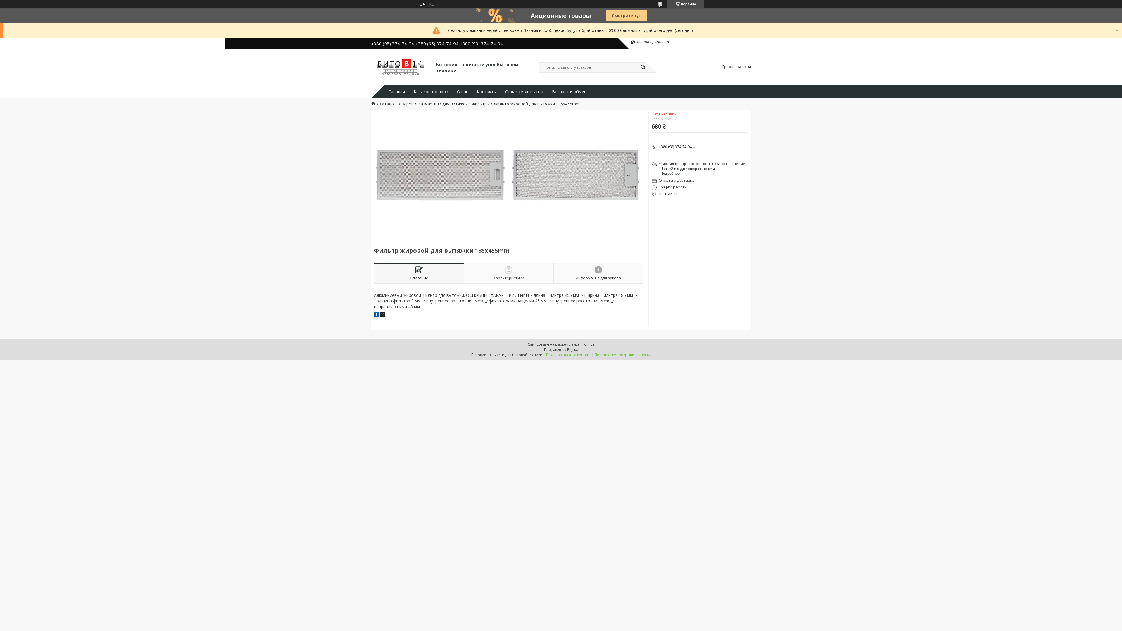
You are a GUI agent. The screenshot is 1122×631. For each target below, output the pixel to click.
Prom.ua (588, 344)
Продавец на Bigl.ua (561, 349)
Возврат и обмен (569, 92)
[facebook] (376, 315)
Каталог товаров (431, 92)
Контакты (486, 92)
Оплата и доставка (524, 92)
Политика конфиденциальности (623, 354)
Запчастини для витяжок (443, 104)
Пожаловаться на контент (568, 354)
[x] (382, 315)
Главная (397, 92)
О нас (462, 92)
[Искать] (643, 67)
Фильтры (481, 104)
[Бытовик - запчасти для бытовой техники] (401, 67)
